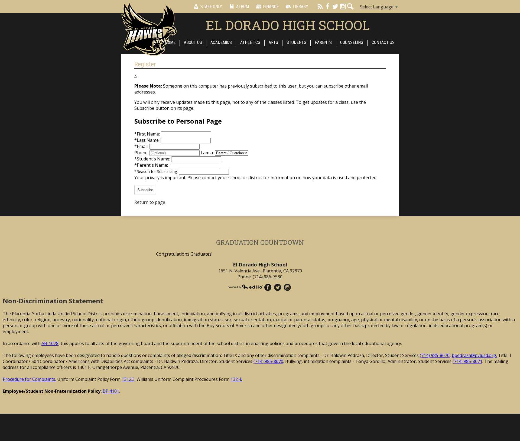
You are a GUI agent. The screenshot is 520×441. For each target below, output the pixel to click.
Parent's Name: (151, 165)
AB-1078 (49, 343)
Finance (271, 6)
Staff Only (211, 6)
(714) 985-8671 (467, 361)
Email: (142, 146)
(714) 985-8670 (435, 355)
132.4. (236, 379)
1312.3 (128, 379)
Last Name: (147, 140)
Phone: (142, 153)
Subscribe (145, 190)
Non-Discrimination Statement (53, 300)
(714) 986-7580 (267, 277)
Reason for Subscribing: (156, 171)
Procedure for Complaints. (29, 379)
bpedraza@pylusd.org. (474, 355)
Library (300, 6)
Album (242, 6)
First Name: (147, 134)
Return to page (149, 202)
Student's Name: (152, 159)
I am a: (207, 153)
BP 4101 (111, 391)
